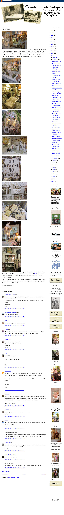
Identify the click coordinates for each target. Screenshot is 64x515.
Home (24, 474)
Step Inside (54, 121)
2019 (52, 37)
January (54, 176)
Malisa (6, 329)
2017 (52, 39)
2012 (52, 51)
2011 (52, 53)
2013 (52, 48)
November (55, 59)
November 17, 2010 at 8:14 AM (15, 438)
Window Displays (56, 85)
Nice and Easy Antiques (10, 312)
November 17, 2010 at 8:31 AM (15, 450)
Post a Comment (6, 471)
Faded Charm (8, 371)
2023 (52, 30)
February (55, 174)
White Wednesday (6, 29)
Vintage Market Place (10, 294)
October (55, 156)
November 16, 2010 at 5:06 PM (14, 308)
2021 (52, 33)
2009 (52, 179)
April (54, 169)
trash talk (7, 409)
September (55, 158)
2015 (52, 44)
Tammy (6, 339)
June (54, 165)
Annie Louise (8, 442)
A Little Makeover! (56, 101)
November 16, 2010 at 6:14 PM (14, 349)
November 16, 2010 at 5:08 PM (14, 316)
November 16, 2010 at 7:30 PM (14, 367)
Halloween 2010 (56, 153)
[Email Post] (13, 285)
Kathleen (36, 273)
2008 (52, 181)
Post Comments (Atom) (13, 477)
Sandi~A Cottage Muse (10, 454)
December (55, 57)
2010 (52, 55)
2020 (52, 35)
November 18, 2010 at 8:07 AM (15, 467)
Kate (6, 353)
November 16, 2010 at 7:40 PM (14, 390)
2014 (52, 46)
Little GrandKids (56, 128)
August (54, 160)
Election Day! (55, 151)
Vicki (6, 320)
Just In (53, 73)
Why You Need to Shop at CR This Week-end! (56, 97)
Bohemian (7, 394)
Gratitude (54, 142)
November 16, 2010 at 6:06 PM (14, 335)
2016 (52, 42)
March (54, 171)
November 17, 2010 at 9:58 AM (15, 459)
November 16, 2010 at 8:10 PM (14, 405)
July (54, 162)
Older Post (43, 474)
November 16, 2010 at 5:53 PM (14, 325)
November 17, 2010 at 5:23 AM (15, 428)
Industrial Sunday (56, 71)
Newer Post (4, 474)
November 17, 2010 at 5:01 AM (15, 416)
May (54, 167)
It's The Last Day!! (56, 136)
